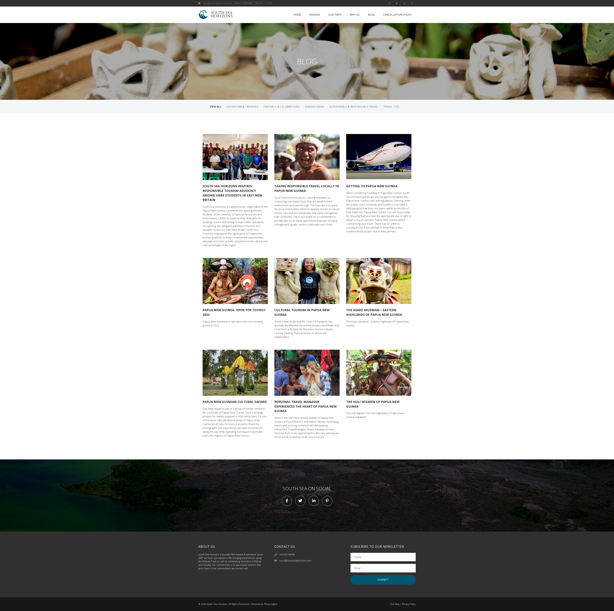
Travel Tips (391, 106)
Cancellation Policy (397, 14)
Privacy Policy (409, 604)
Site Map (395, 604)
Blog (371, 14)
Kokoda (314, 14)
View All (215, 106)
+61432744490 (287, 554)
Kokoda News (314, 106)
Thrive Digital (270, 604)
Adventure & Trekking (242, 106)
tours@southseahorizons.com (217, 3)
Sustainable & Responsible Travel (353, 106)
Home (297, 14)
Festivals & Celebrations (282, 106)
